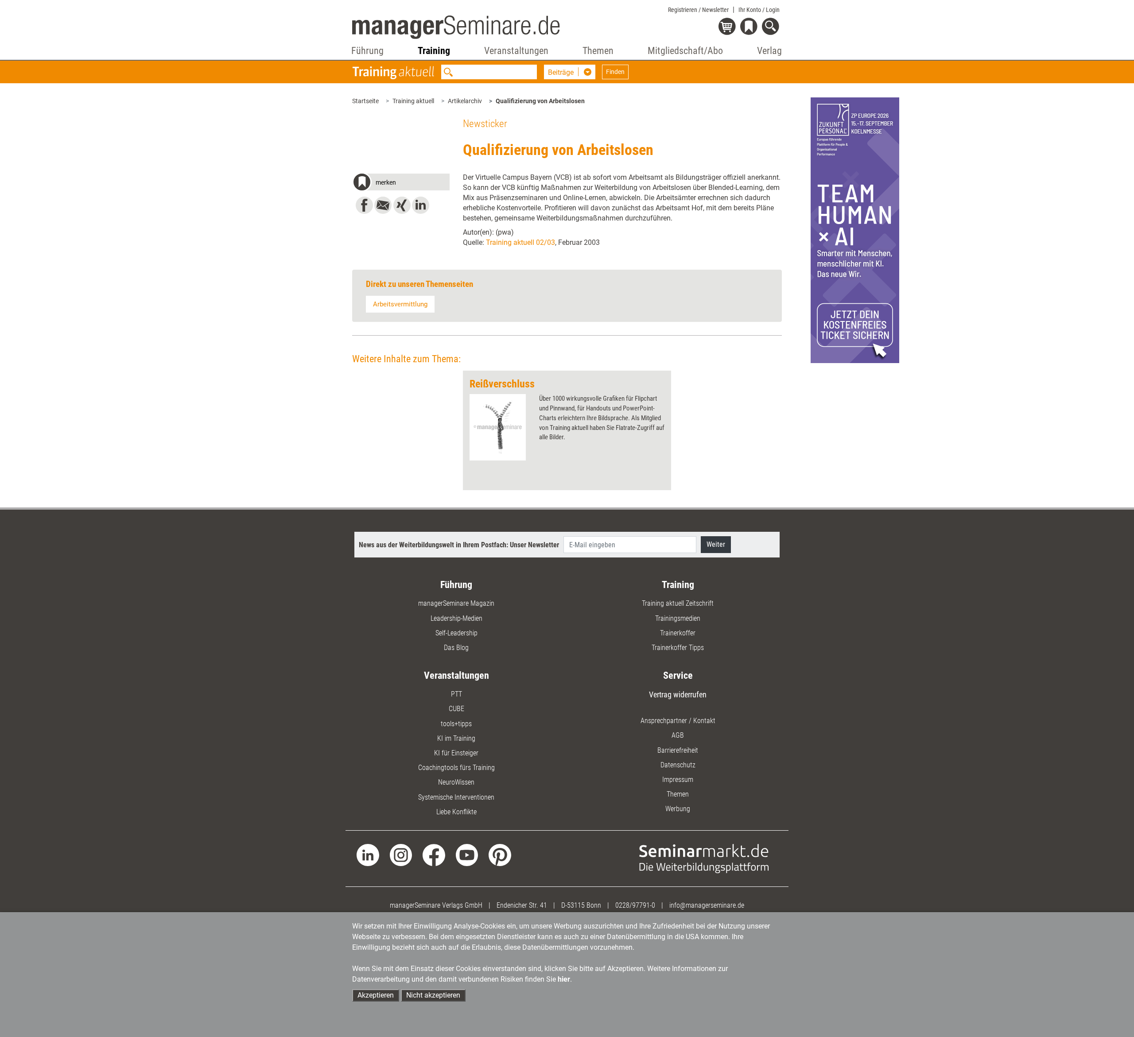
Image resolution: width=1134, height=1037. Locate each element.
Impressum (677, 779)
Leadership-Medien (456, 618)
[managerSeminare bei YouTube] (467, 854)
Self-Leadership (456, 633)
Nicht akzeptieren (433, 995)
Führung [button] (367, 50)
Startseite (365, 100)
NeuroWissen (456, 782)
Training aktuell (413, 100)
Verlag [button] (769, 50)
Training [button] (434, 50)
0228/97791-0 (635, 905)
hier (564, 979)
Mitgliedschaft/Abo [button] (685, 50)
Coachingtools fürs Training (456, 767)
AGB (678, 735)
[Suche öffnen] (772, 27)
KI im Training (456, 738)
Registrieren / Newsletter (698, 9)
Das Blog (456, 647)
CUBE (456, 708)
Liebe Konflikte (456, 812)
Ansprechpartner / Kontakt (678, 720)
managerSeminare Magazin (456, 603)
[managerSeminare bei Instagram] (401, 854)
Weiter (716, 544)
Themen (678, 794)
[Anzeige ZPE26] (855, 229)
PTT (456, 694)
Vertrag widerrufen (678, 694)
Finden (615, 71)
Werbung (677, 809)
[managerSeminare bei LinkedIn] (368, 854)
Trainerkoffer (677, 633)
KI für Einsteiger (456, 753)
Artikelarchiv (465, 100)
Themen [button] (598, 50)
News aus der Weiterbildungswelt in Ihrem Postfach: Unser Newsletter (459, 545)
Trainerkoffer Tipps (678, 647)
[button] (401, 183)
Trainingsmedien (677, 618)
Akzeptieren (375, 995)
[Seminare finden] (704, 858)
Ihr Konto (759, 9)
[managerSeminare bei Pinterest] (500, 854)
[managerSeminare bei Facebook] (434, 854)
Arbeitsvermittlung (400, 304)
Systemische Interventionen (456, 797)
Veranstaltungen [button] (516, 50)
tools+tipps (456, 724)
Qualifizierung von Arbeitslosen (540, 100)
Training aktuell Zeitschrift (678, 603)
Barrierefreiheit (677, 750)
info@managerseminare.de (706, 905)
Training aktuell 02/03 (520, 242)
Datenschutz (677, 765)
